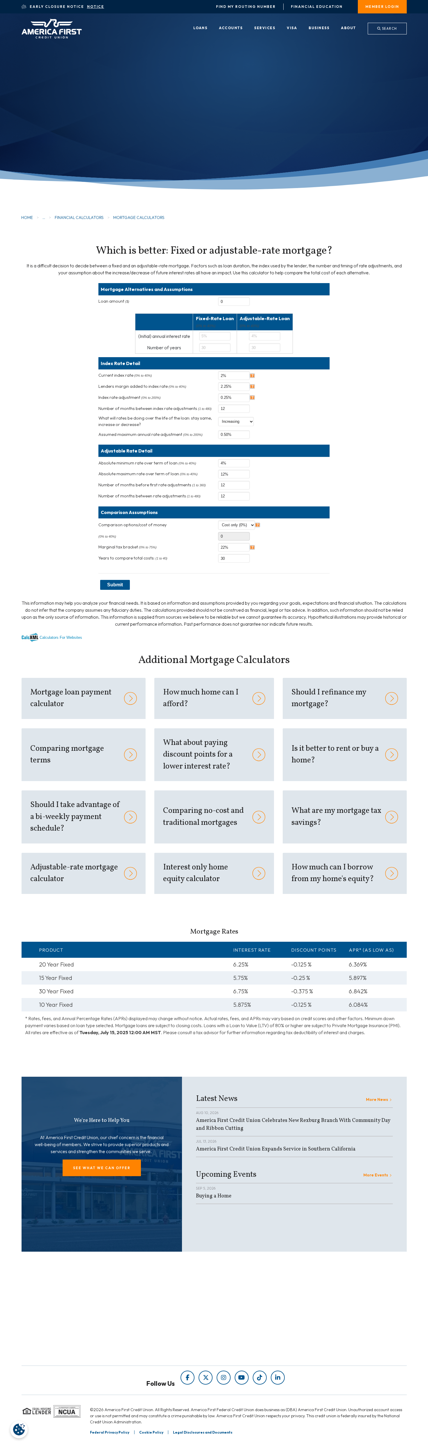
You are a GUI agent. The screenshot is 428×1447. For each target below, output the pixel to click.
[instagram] (224, 1378)
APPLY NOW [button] (60, 135)
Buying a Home (213, 1196)
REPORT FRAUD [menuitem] (142, 1346)
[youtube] (242, 1378)
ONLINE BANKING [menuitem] (242, 1338)
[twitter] (206, 1378)
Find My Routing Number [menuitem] (246, 7)
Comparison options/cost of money (132, 524)
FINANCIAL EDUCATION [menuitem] (150, 1313)
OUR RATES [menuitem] (235, 1313)
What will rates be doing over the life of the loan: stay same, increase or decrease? (155, 421)
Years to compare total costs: (132, 558)
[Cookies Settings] (19, 1429)
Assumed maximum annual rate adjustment (150, 434)
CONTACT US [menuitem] (237, 1346)
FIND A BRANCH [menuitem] (240, 1330)
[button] (102, 1168)
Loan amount (113, 301)
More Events (375, 1175)
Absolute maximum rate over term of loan (148, 473)
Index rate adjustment (129, 397)
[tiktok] (260, 1378)
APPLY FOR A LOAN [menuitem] (244, 1322)
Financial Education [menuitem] (317, 7)
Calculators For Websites (61, 637)
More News (377, 1099)
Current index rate (125, 375)
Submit (115, 584)
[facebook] (187, 1378)
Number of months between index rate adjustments (155, 408)
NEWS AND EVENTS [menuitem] (146, 1330)
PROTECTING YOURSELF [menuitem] (151, 1322)
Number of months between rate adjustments (149, 496)
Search (389, 29)
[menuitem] (200, 28)
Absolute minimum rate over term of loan (147, 463)
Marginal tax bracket (127, 547)
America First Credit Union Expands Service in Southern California (276, 1149)
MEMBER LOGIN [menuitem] (382, 6)
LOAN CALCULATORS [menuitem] (147, 1338)
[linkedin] (278, 1378)
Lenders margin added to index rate (142, 386)
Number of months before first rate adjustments (152, 484)
